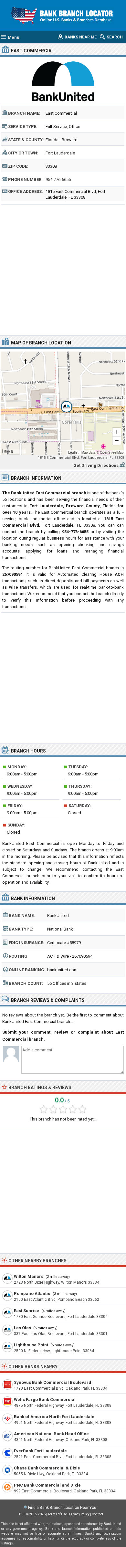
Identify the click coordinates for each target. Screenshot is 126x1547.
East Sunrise (26, 1310)
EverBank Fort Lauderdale (40, 1450)
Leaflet (73, 452)
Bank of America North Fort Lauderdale (54, 1416)
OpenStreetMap (112, 452)
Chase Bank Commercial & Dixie (47, 1468)
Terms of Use (57, 1514)
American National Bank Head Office (51, 1433)
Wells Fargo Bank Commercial (45, 1399)
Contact (97, 1514)
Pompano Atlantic (32, 1293)
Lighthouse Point (31, 1344)
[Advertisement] (63, 269)
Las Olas (22, 1327)
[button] (63, 403)
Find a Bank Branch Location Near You (62, 1507)
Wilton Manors (28, 1276)
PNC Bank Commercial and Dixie (47, 1485)
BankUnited (58, 915)
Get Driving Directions (96, 465)
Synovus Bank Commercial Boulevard (52, 1382)
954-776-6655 (58, 179)
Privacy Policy (79, 1514)
